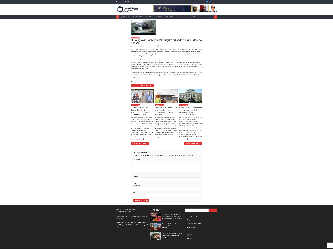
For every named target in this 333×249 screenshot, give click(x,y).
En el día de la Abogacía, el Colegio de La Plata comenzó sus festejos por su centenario (172, 216)
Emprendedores (138, 17)
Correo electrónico (137, 184)
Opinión (185, 17)
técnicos (149, 82)
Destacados (169, 17)
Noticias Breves (136, 37)
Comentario (137, 159)
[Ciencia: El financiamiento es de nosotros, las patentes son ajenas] (155, 236)
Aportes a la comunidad (154, 17)
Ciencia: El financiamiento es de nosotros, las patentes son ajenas (172, 235)
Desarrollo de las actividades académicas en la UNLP (190, 109)
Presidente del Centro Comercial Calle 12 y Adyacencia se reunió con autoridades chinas (141, 111)
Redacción (146, 46)
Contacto (194, 17)
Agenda (178, 17)
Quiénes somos (125, 17)
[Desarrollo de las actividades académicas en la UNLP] (190, 96)
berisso (139, 82)
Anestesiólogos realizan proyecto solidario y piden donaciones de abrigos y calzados (194, 143)
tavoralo (144, 82)
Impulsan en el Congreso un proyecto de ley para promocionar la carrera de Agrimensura (166, 111)
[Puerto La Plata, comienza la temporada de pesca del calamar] (155, 226)
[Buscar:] (197, 210)
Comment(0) (155, 46)
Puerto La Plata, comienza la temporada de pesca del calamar (171, 226)
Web (134, 193)
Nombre (136, 176)
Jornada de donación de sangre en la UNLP (141, 143)
